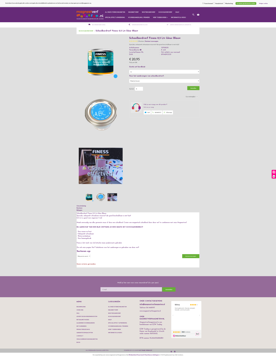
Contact (80, 336)
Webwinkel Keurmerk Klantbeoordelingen (144, 355)
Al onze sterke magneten (115, 12)
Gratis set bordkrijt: (137, 67)
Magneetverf (133, 12)
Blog (78, 342)
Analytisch (219, 3)
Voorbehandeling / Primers (139, 17)
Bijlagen (79, 210)
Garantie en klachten (85, 332)
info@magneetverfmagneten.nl (152, 304)
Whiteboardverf (148, 12)
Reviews (79, 208)
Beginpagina (81, 306)
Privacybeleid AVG (83, 329)
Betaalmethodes (83, 319)
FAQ (78, 313)
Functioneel (208, 3)
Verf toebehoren (159, 17)
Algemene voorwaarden (86, 323)
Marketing (229, 3)
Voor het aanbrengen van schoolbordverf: (146, 76)
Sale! (177, 12)
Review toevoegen (151, 41)
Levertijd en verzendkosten (87, 316)
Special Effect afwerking (115, 17)
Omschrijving (81, 206)
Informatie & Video (178, 17)
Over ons (80, 310)
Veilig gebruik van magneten (87, 339)
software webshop (145, 350)
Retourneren (81, 326)
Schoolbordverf (165, 12)
